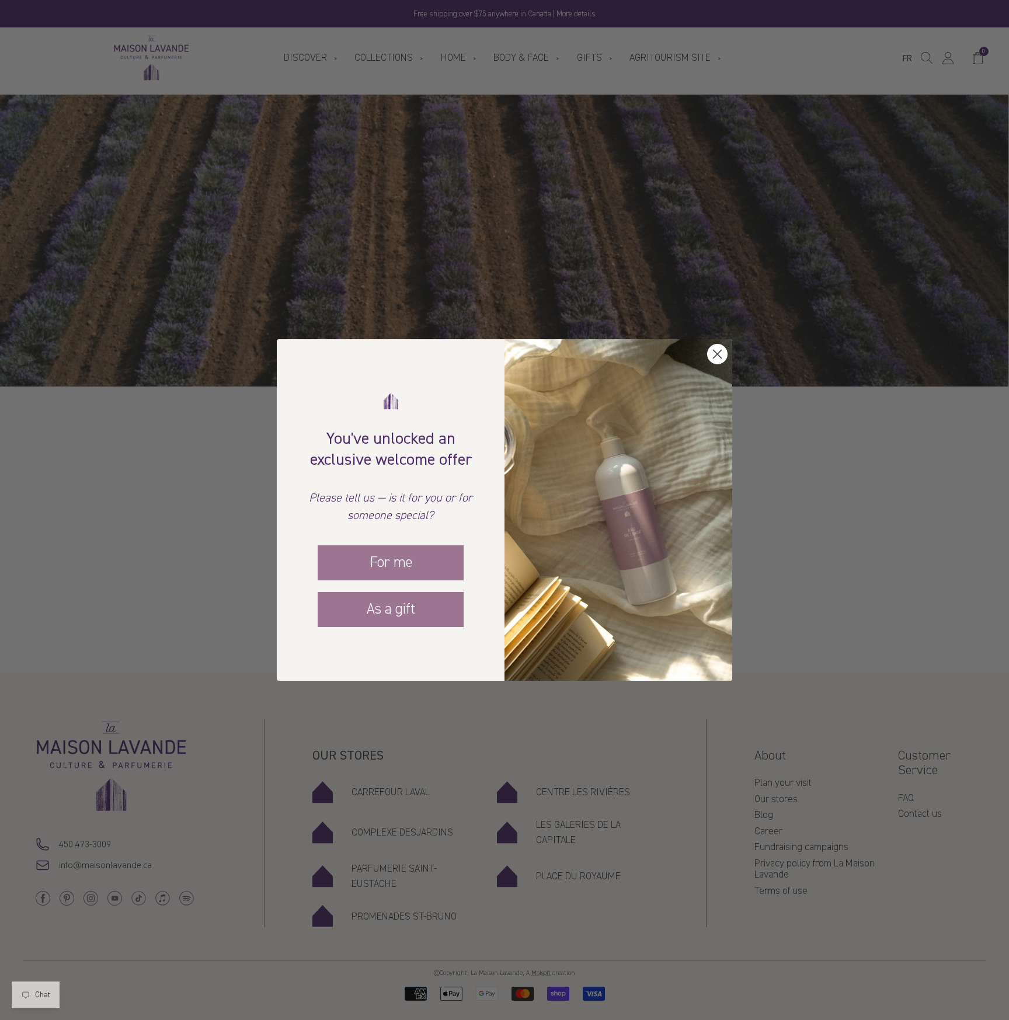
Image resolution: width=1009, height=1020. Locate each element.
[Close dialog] (717, 354)
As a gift (391, 609)
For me (391, 562)
